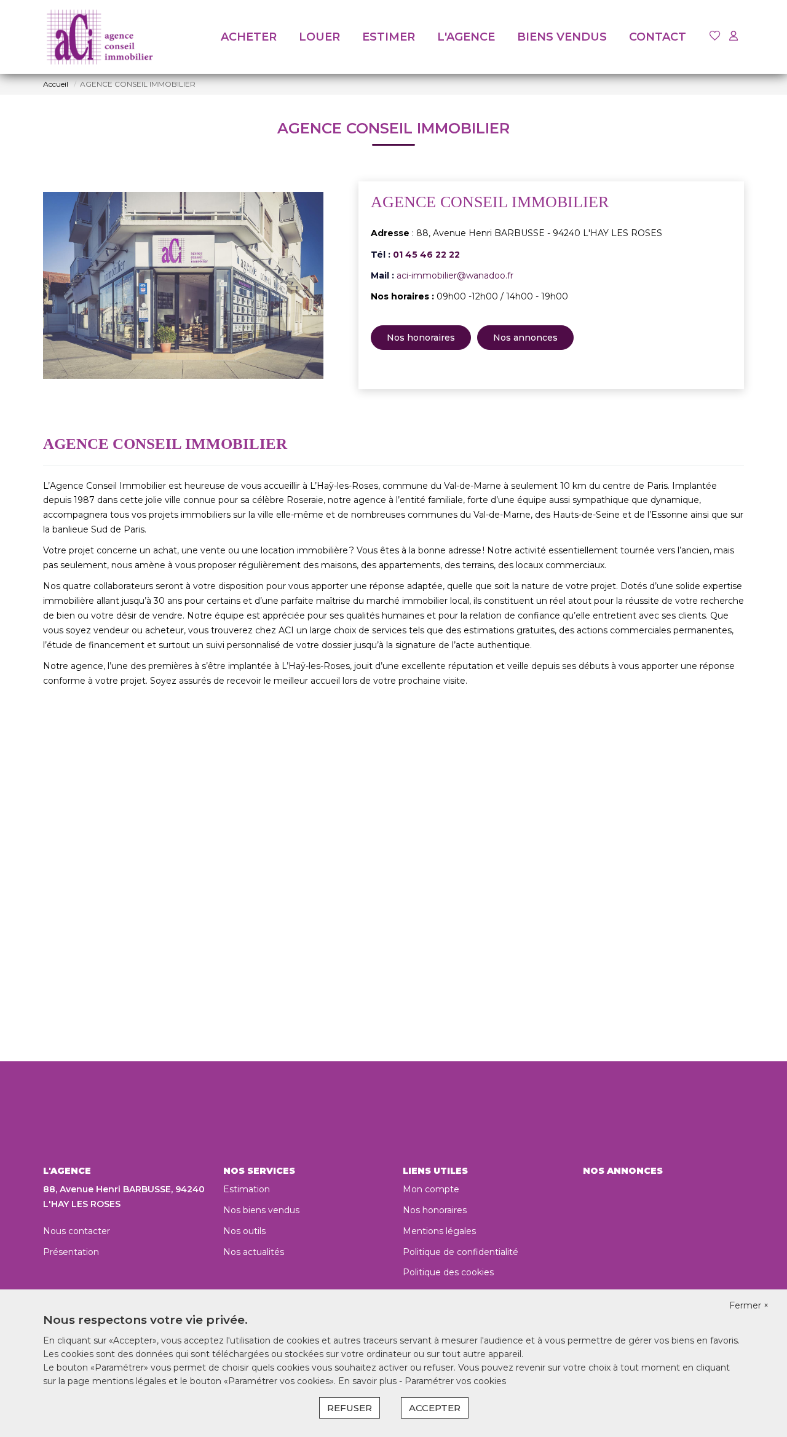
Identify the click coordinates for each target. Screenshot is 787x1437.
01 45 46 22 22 (426, 254)
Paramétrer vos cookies (455, 1381)
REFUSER (349, 1408)
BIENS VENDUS (562, 37)
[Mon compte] (733, 36)
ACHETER (249, 37)
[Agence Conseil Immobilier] (99, 37)
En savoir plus (368, 1381)
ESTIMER (388, 37)
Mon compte (431, 1189)
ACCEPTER (435, 1408)
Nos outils (244, 1231)
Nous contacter (76, 1231)
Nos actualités (253, 1251)
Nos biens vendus (261, 1210)
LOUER (319, 37)
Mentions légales (439, 1231)
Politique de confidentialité (460, 1251)
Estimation (246, 1189)
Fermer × (749, 1305)
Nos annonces (525, 337)
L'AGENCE (466, 37)
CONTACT (657, 37)
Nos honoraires (421, 337)
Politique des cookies (448, 1272)
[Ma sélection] (715, 36)
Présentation (71, 1251)
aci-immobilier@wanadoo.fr (455, 275)
